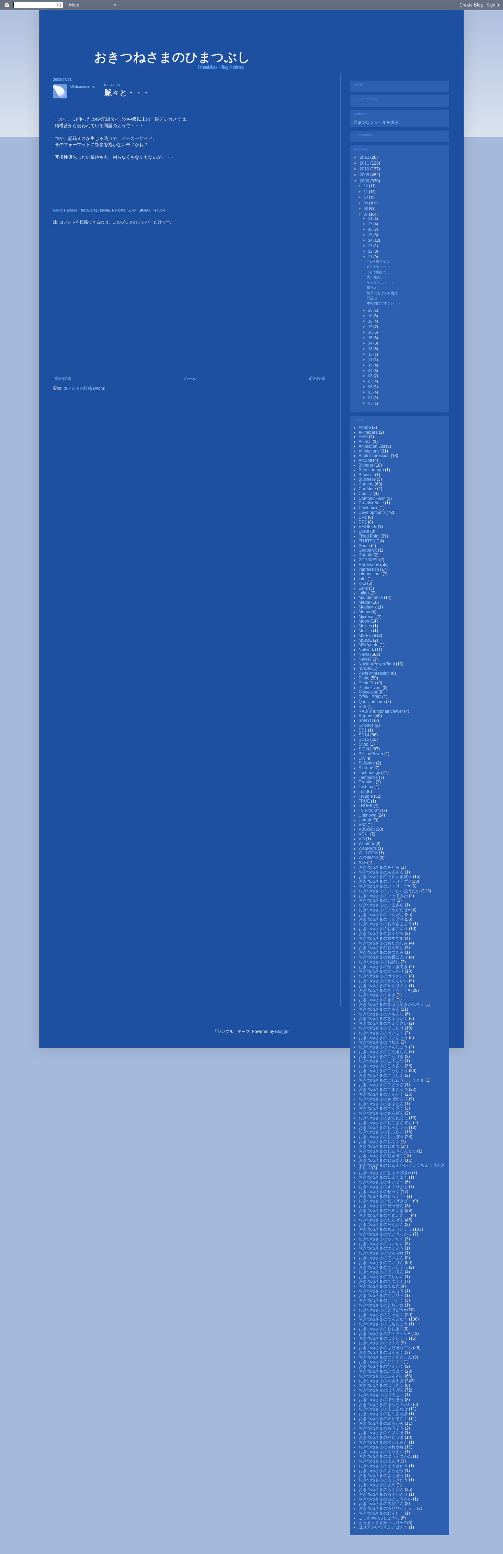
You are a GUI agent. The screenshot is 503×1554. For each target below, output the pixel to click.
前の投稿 (317, 378)
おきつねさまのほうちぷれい (386, 1404)
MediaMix (368, 607)
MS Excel (368, 635)
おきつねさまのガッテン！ (384, 976)
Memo (365, 612)
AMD (364, 436)
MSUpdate (369, 644)
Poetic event (371, 687)
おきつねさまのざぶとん (382, 1103)
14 (370, 343)
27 (370, 224)
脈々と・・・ (377, 288)
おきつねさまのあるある (382, 872)
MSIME (366, 640)
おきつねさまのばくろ (380, 1342)
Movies (366, 626)
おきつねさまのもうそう (382, 1428)
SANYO (366, 720)
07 (366, 214)
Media (105, 210)
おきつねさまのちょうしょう (386, 1229)
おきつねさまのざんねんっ (384, 1118)
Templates (369, 777)
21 (370, 257)
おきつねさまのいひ (378, 900)
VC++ (364, 834)
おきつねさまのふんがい (382, 1376)
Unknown (368, 815)
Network (367, 649)
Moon (364, 621)
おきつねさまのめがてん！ (384, 1418)
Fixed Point (370, 536)
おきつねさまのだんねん (382, 1224)
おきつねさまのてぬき (380, 1286)
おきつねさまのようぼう (382, 1475)
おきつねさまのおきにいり (384, 928)
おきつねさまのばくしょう (384, 1338)
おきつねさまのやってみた (384, 1442)
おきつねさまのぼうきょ (382, 1385)
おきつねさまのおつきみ (382, 952)
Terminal (367, 782)
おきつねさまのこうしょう (384, 1070)
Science (367, 725)
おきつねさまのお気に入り (384, 957)
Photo (365, 678)
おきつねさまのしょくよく (384, 1177)
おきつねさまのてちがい (382, 1276)
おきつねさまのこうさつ (382, 1065)
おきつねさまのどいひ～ (382, 1295)
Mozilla (366, 630)
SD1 (363, 730)
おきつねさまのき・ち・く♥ (385, 990)
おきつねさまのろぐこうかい (386, 1499)
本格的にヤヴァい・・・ (385, 303)
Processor (368, 692)
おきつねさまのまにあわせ (384, 1409)
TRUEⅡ (366, 805)
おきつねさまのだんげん (382, 1220)
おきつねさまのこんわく (382, 1094)
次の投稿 (63, 378)
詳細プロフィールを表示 (376, 122)
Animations (370, 451)
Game (365, 545)
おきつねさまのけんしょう (384, 1047)
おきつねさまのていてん (382, 1271)
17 (370, 327)
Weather (367, 843)
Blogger (366, 465)
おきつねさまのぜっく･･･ (383, 1196)
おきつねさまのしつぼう (382, 1136)
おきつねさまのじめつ (380, 1146)
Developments (373, 512)
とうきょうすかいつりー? (383, 1522)
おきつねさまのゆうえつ (382, 1451)
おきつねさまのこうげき (382, 1056)
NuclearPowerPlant (377, 664)
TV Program (370, 810)
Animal (366, 441)
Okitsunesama (82, 86)
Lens (364, 588)
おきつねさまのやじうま (382, 1437)
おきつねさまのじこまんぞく (386, 1122)
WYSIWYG (369, 857)
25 (370, 235)
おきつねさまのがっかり (382, 971)
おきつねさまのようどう (382, 1470)
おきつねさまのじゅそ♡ (381, 1155)
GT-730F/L (369, 559)
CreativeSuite (372, 503)
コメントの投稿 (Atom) (84, 388)
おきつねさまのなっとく (382, 1314)
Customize (369, 507)
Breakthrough (372, 470)
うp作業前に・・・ (381, 272)
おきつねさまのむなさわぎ (384, 1413)
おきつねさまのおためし (382, 947)
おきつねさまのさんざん (382, 1113)
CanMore (368, 488)
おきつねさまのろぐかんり (384, 1494)
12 (366, 186)
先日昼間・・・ (379, 277)
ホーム (190, 378)
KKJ (363, 583)
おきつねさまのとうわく (382, 1300)
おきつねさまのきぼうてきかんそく (392, 1004)
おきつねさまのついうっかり (386, 1234)
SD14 (132, 210)
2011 (365, 163)
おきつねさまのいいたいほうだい (390, 891)
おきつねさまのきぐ (378, 999)
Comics (366, 493)
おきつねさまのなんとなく (384, 1319)
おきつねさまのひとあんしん (386, 1357)
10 (366, 197)
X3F (363, 862)
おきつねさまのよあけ (380, 1461)
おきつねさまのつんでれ (382, 1253)
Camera (70, 210)
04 (370, 398)
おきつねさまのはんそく (382, 1352)
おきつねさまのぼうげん (382, 1390)
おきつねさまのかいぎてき (384, 966)
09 (366, 203)
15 (370, 338)
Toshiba (366, 786)
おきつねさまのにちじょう (384, 1324)
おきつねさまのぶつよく (382, 1371)
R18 (363, 706)
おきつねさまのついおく (382, 1239)
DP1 (363, 517)
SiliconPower (371, 753)
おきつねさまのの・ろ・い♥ (385, 1333)
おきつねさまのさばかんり (384, 1099)
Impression (369, 569)
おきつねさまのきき (378, 994)
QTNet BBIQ (370, 697)
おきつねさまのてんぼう (382, 1291)
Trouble (159, 210)
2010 (365, 169)
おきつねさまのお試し (380, 962)
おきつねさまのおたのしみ (384, 943)
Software (367, 763)
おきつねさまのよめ (378, 1484)
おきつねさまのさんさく (382, 1108)
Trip (363, 791)
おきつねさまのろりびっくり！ (388, 1508)
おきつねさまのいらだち (382, 914)
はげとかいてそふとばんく (384, 1527)
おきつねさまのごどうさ (382, 1084)
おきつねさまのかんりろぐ (384, 985)
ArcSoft (366, 460)
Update (366, 820)
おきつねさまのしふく (380, 1141)
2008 (365, 181)
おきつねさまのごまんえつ (384, 1089)
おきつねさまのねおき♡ (381, 1328)
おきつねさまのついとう (382, 1248)
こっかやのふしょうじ (380, 1518)
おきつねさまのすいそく (382, 1182)
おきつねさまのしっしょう (384, 1127)
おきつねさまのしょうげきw (385, 1172)
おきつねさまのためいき (382, 1210)
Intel (363, 578)
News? (366, 659)
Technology (370, 772)
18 (370, 321)
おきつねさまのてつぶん (382, 1281)
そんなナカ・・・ (380, 282)
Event (364, 531)
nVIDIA (365, 668)
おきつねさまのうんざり (382, 919)
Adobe (365, 427)
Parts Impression (375, 673)
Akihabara (369, 432)
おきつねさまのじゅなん (382, 1160)
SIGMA (145, 210)
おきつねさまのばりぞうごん (386, 1347)
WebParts (368, 848)
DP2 (363, 522)
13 (370, 349)
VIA (362, 838)
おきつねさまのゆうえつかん (386, 1456)
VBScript (367, 829)
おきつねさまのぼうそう (382, 1399)
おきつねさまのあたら (380, 867)
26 (370, 229)
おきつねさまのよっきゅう (384, 1480)
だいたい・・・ (379, 266)
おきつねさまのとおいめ (382, 1305)
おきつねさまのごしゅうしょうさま (392, 1080)
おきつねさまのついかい (382, 1243)
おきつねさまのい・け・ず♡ (385, 881)
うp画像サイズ (378, 261)
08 (366, 208)
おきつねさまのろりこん (382, 1503)
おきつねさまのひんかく (382, 1366)
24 (370, 240)
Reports (118, 210)
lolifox (365, 593)
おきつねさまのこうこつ (382, 1061)
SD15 (364, 739)
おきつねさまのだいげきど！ (386, 1200)
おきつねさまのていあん (382, 1257)
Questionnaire (372, 701)
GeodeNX (368, 550)
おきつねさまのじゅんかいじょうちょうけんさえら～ (402, 1166)
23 (370, 246)
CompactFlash (373, 498)
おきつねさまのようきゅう (384, 1465)
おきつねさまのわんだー (382, 1513)
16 (370, 332)
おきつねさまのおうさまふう (386, 923)
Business (368, 479)
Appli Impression (375, 455)
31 (370, 218)
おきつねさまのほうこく (382, 1395)
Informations (371, 573)
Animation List (372, 446)
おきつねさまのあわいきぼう (386, 876)
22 (370, 251)
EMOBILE (368, 526)
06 (370, 387)
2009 (365, 175)
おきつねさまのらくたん (382, 1489)
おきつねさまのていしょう (384, 1267)
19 (370, 316)
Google (366, 555)
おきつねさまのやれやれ (382, 1447)
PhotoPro (368, 682)
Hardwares (88, 210)
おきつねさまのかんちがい (384, 980)
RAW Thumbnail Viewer (381, 711)
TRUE (365, 801)
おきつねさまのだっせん (382, 1205)
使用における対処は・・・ (387, 293)
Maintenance (371, 597)
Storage (366, 768)
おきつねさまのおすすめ (382, 938)
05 (370, 392)
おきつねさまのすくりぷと (384, 1186)
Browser (367, 474)
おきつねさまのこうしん (382, 1075)
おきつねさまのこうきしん (384, 1051)
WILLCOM (369, 853)
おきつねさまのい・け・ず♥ (385, 886)
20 (370, 310)
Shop (364, 744)
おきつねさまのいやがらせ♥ (385, 909)
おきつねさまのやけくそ (382, 1432)
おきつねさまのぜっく (380, 1191)
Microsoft (367, 616)
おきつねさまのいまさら (382, 905)
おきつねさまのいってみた (384, 895)
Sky (362, 758)
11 (366, 192)
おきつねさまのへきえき (382, 1380)
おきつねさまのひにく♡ (381, 1361)
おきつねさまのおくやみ (382, 933)
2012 (365, 157)
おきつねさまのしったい (382, 1132)
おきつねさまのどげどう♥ (383, 1310)
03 (370, 403)
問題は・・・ (377, 298)
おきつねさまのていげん (382, 1262)
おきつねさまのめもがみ (382, 1423)
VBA (363, 824)
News (364, 654)
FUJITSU (367, 541)
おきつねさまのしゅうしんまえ (388, 1151)
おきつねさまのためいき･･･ (385, 1215)
